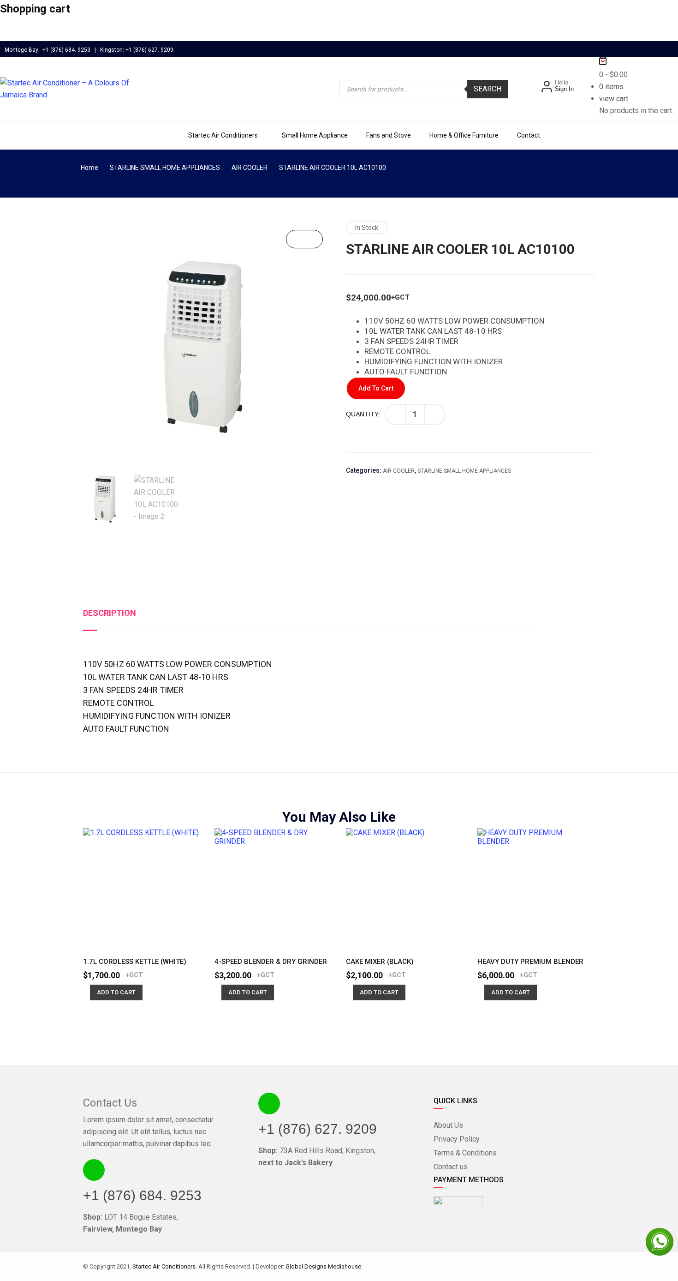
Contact (528, 135)
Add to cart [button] (116, 992)
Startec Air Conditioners (223, 135)
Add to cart (375, 388)
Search (487, 88)
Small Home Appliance (315, 135)
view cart (613, 98)
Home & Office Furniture (464, 135)
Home (89, 167)
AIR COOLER (250, 167)
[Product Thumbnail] (304, 239)
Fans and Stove (388, 135)
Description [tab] (109, 613)
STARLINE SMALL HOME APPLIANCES (165, 167)
